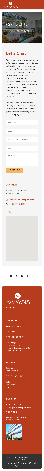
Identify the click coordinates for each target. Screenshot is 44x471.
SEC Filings (11, 343)
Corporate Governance (16, 351)
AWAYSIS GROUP (14, 326)
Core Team (10, 331)
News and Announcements (18, 348)
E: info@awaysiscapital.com (18, 408)
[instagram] (33, 276)
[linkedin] (22, 276)
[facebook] (16, 276)
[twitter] (28, 276)
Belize (8, 382)
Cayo (8, 387)
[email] (11, 276)
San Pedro (10, 385)
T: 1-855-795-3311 (13, 405)
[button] (22, 238)
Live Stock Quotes (14, 345)
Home (10, 457)
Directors (10, 329)
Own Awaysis (22, 457)
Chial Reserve (12, 371)
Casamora (10, 368)
